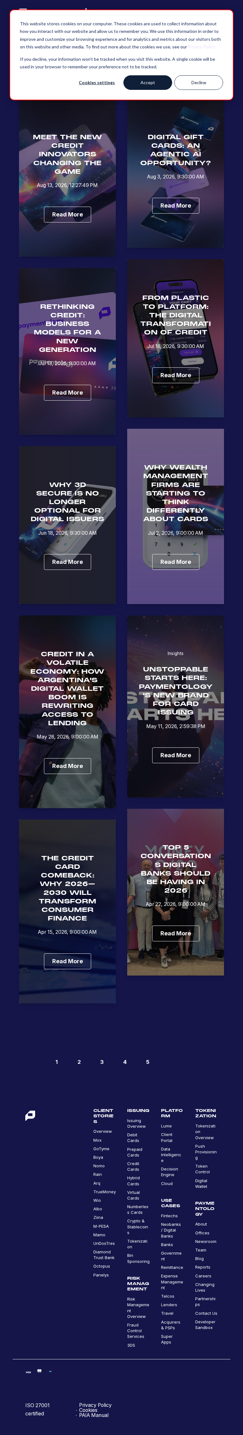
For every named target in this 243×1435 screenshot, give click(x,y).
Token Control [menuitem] (202, 1169)
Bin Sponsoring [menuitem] (138, 1258)
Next (179, 1062)
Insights (176, 653)
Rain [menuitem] (97, 1174)
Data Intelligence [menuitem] (171, 1154)
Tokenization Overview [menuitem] (205, 1131)
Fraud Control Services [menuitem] (135, 1330)
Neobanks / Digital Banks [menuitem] (171, 1230)
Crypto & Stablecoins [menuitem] (137, 1226)
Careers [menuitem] (203, 1275)
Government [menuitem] (171, 1256)
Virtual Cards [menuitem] (133, 1195)
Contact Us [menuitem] (206, 1313)
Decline (198, 82)
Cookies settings (97, 82)
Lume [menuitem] (166, 1125)
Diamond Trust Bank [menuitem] (104, 1254)
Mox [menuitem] (97, 1140)
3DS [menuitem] (131, 1345)
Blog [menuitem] (199, 1258)
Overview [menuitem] (102, 1131)
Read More (67, 214)
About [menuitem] (201, 1223)
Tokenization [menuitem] (137, 1243)
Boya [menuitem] (98, 1157)
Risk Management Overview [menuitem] (138, 1307)
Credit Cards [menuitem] (133, 1166)
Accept (147, 82)
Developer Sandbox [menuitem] (205, 1324)
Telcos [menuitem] (167, 1296)
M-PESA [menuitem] (101, 1226)
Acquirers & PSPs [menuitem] (170, 1325)
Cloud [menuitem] (167, 1183)
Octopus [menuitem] (101, 1266)
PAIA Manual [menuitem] (94, 1415)
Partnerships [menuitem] (205, 1301)
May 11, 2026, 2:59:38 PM (175, 726)
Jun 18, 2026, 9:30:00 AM (67, 533)
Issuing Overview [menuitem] (136, 1123)
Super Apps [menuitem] (167, 1339)
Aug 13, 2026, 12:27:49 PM (67, 185)
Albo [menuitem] (97, 1208)
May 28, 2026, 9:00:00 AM (67, 737)
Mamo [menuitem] (99, 1234)
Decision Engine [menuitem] (169, 1171)
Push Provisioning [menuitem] (206, 1152)
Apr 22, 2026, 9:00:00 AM (175, 904)
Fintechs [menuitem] (169, 1215)
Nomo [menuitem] (99, 1165)
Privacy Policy (201, 46)
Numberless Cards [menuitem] (137, 1209)
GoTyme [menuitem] (101, 1148)
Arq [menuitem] (96, 1183)
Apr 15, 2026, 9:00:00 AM (67, 932)
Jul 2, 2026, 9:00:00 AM (175, 533)
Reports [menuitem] (202, 1267)
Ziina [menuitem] (98, 1217)
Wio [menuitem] (97, 1200)
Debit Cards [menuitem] (133, 1137)
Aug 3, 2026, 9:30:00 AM (175, 177)
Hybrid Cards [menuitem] (133, 1180)
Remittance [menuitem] (172, 1267)
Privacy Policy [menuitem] (95, 1405)
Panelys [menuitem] (101, 1274)
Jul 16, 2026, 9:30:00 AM (175, 346)
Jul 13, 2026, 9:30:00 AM (67, 363)
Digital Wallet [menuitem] (201, 1183)
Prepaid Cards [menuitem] (134, 1152)
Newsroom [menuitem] (205, 1241)
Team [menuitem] (200, 1249)
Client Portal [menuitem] (166, 1137)
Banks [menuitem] (167, 1244)
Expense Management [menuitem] (172, 1281)
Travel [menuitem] (167, 1313)
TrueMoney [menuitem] (104, 1191)
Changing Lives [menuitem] (205, 1287)
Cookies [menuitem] (88, 1410)
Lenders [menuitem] (169, 1304)
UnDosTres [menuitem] (104, 1243)
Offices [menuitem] (202, 1232)
